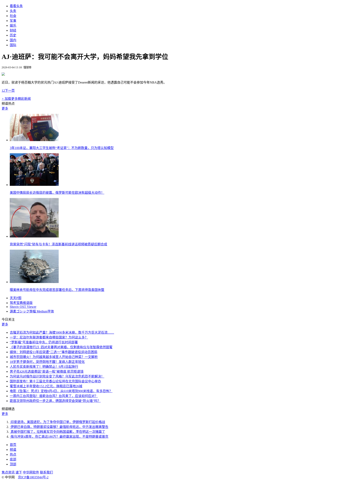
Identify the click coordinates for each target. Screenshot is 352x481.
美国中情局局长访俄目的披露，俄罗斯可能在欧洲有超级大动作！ (57, 192)
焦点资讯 (8, 472)
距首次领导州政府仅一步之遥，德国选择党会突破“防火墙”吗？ (55, 401)
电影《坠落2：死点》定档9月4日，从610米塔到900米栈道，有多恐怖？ (61, 391)
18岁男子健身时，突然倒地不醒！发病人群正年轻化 (47, 361)
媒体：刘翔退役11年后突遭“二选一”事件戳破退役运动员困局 (53, 352)
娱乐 (13, 25)
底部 (13, 459)
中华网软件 (31, 472)
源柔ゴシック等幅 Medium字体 (32, 311)
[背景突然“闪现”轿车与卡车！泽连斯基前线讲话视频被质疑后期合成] (34, 236)
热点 (13, 454)
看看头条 (16, 6)
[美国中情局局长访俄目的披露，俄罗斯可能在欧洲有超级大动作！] (34, 184)
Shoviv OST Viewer (23, 306)
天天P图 (15, 298)
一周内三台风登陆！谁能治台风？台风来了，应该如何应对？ (54, 396)
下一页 (10, 90)
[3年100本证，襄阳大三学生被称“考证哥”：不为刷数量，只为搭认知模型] (34, 140)
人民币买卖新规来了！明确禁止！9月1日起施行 (44, 366)
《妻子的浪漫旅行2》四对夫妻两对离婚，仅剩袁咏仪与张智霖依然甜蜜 (61, 347)
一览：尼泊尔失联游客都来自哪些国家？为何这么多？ (49, 337)
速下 (18, 472)
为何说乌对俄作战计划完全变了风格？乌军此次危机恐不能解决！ (57, 376)
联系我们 (46, 472)
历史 (13, 35)
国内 (13, 40)
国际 (13, 45)
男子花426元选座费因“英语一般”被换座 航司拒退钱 (47, 371)
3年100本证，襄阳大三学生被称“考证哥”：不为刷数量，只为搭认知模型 (62, 148)
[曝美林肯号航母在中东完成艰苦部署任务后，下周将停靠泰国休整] (34, 282)
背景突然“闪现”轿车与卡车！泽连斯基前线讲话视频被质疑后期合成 (58, 244)
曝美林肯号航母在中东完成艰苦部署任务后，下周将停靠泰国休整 (57, 290)
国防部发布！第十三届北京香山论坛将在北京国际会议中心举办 (55, 381)
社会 (13, 15)
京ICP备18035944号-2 (33, 477)
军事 (13, 20)
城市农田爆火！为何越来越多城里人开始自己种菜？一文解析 (54, 357)
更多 (5, 108)
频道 (13, 449)
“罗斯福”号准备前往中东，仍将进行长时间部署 (44, 342)
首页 (13, 444)
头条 (13, 11)
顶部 (13, 464)
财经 (13, 30)
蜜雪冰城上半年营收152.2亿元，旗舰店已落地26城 (46, 386)
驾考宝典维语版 (21, 303)
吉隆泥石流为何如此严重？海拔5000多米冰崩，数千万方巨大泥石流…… (62, 332)
